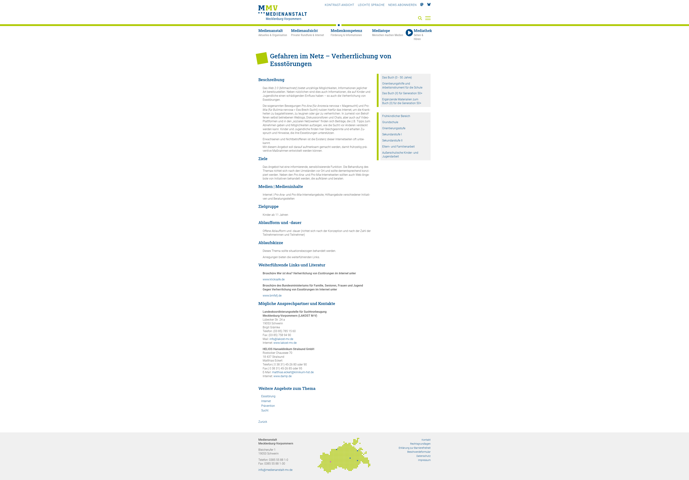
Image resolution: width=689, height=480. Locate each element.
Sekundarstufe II (392, 140)
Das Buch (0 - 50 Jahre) (397, 77)
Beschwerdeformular (419, 451)
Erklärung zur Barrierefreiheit (415, 447)
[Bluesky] (429, 5)
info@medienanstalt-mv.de (275, 470)
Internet (266, 401)
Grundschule (390, 122)
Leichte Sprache (371, 5)
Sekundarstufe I (392, 134)
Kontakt (426, 439)
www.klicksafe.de (274, 279)
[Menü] (428, 18)
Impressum (424, 460)
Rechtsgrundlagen (420, 443)
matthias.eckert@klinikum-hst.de (293, 372)
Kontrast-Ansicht (339, 5)
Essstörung (268, 396)
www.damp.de (282, 376)
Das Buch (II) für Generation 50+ (402, 93)
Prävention (268, 405)
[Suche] (420, 18)
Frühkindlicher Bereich (396, 116)
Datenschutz (423, 456)
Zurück (262, 421)
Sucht (264, 410)
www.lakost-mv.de (285, 342)
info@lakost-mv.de (281, 339)
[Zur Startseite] (282, 13)
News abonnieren (402, 5)
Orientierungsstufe (393, 128)
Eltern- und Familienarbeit (398, 146)
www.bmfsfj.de (272, 295)
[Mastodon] (422, 5)
